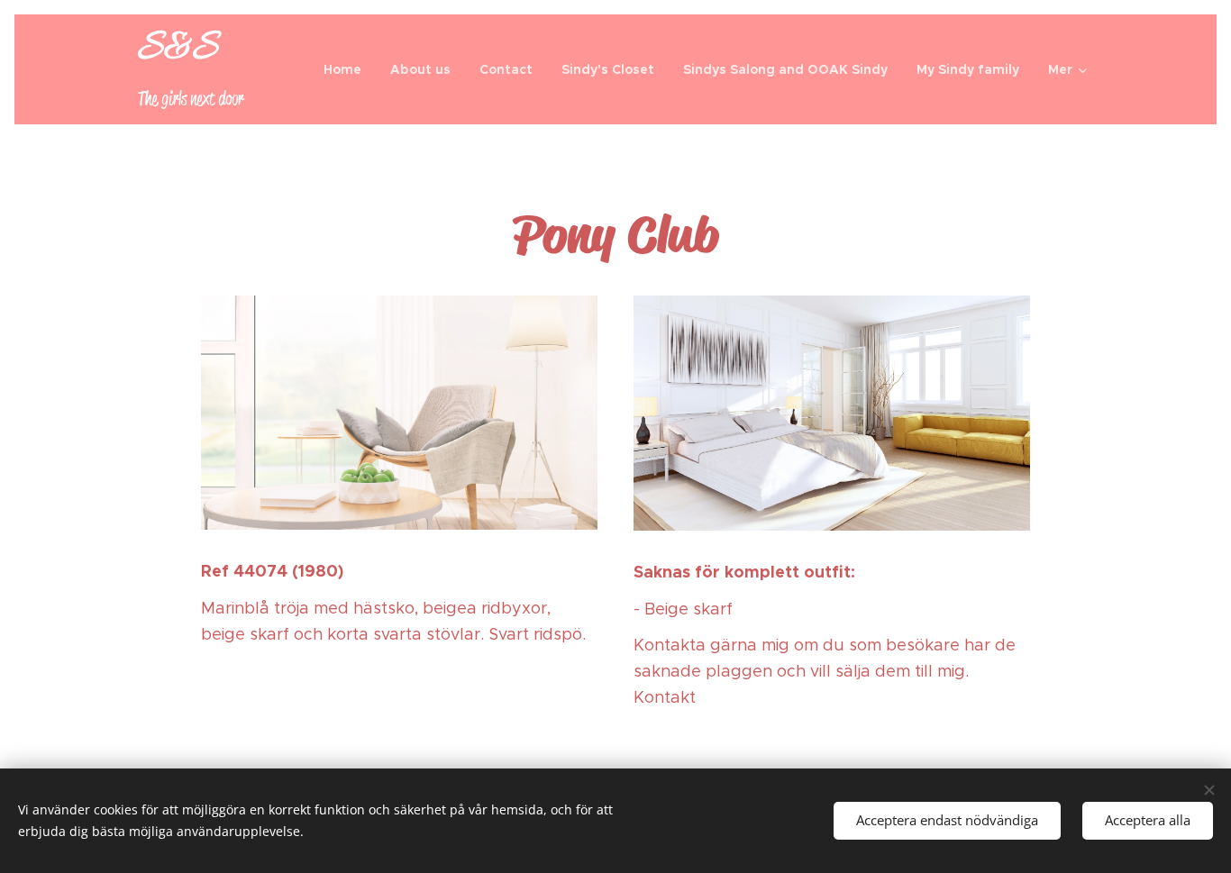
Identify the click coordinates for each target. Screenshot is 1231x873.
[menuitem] (347, 69)
